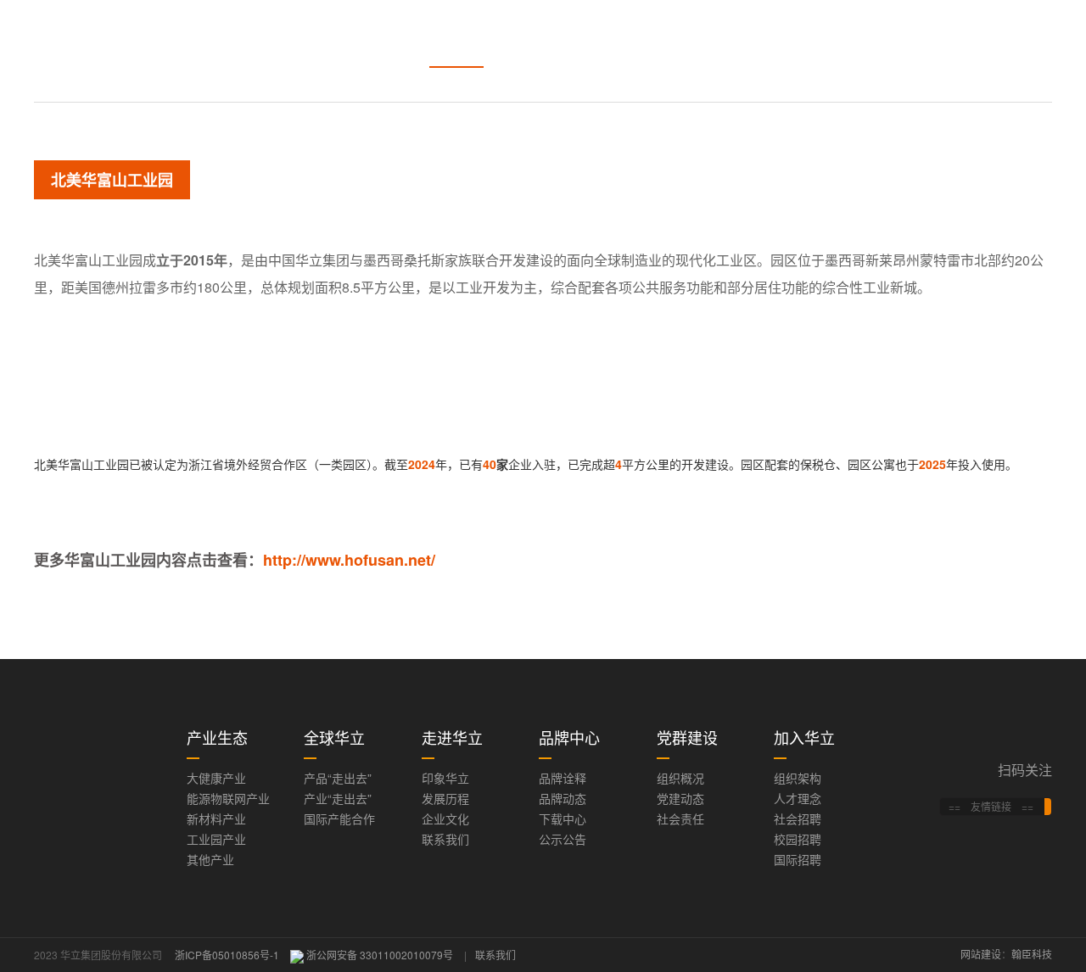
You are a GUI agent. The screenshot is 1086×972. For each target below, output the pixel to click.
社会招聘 (797, 818)
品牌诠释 (562, 777)
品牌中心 (633, 33)
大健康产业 (216, 777)
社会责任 (680, 818)
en (901, 34)
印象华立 (445, 777)
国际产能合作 (339, 818)
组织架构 (797, 777)
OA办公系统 (981, 34)
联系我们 (445, 838)
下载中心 (562, 818)
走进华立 (545, 33)
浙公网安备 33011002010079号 (380, 954)
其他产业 (210, 859)
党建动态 (680, 798)
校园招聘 (797, 838)
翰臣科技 (1031, 954)
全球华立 (456, 33)
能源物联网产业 (228, 798)
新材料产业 (216, 818)
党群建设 (721, 33)
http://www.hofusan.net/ (349, 560)
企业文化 (445, 818)
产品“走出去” (338, 777)
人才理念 (797, 798)
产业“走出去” (338, 798)
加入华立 (809, 33)
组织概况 (680, 777)
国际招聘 (797, 859)
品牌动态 (562, 798)
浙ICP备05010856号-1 (227, 954)
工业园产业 (216, 838)
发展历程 (445, 798)
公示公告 (562, 838)
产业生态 (368, 33)
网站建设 (980, 954)
